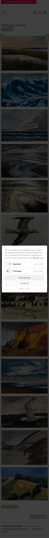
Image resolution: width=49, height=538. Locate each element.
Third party (17, 271)
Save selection (24, 277)
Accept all (25, 283)
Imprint (21, 288)
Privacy (36, 258)
